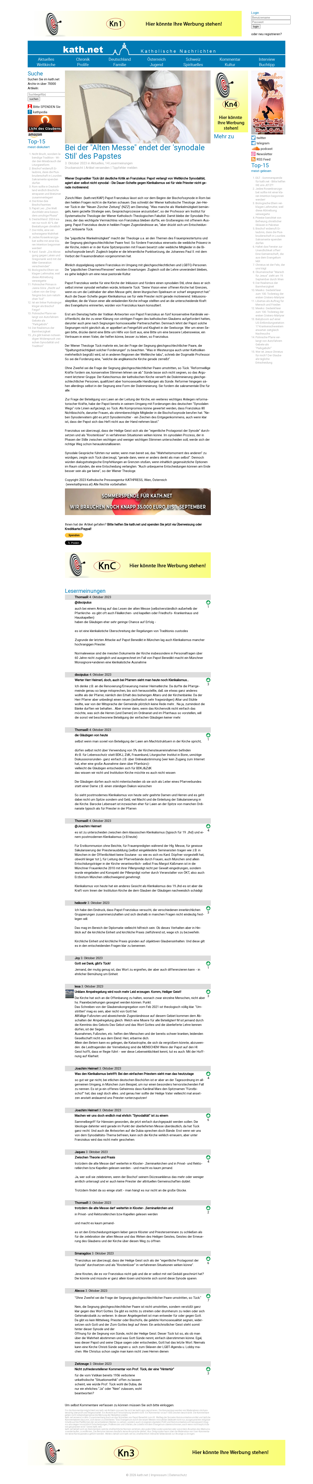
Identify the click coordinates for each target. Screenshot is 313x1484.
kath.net (142, 1475)
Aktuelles (97, 163)
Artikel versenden (98, 168)
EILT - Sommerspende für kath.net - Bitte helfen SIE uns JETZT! (270, 181)
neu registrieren (269, 34)
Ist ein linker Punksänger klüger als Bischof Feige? (47, 306)
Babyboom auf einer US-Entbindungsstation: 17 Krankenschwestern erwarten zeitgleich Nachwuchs (270, 326)
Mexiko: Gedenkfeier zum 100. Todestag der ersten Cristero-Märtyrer (270, 294)
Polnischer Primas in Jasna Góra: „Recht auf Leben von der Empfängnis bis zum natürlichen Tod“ (46, 291)
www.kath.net (94, 1427)
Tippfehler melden (124, 168)
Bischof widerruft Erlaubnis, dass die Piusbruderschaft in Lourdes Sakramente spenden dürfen (47, 176)
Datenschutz (178, 1475)
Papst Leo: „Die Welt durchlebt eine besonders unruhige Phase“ (45, 212)
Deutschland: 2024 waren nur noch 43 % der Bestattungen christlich (46, 223)
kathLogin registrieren (147, 1410)
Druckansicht (74, 168)
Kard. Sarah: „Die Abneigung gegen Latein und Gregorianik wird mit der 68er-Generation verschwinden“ (46, 259)
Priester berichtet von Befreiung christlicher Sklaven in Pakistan (268, 221)
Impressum (159, 1475)
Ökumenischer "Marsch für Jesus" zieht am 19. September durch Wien (270, 275)
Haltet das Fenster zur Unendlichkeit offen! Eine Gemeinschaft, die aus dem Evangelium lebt (270, 254)
